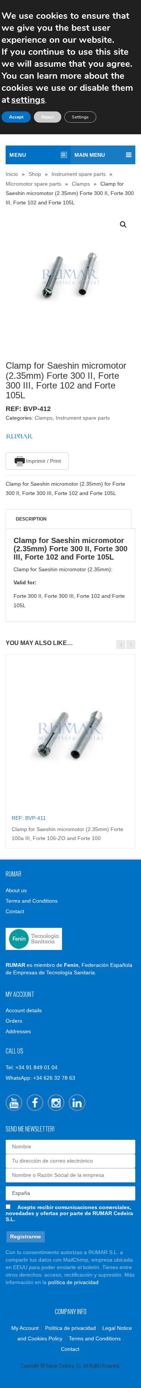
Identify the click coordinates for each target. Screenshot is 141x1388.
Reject (47, 117)
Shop (35, 174)
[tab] (69, 519)
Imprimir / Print (43, 461)
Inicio (12, 174)
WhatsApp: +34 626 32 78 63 (40, 1078)
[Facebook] (35, 1102)
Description (31, 519)
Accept (16, 117)
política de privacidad (73, 1282)
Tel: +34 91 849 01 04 (32, 1067)
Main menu (89, 155)
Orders (14, 1021)
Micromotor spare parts (33, 184)
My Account (25, 1328)
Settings (80, 117)
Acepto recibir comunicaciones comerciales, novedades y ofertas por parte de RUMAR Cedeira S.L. (69, 1213)
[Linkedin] (77, 1102)
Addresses (18, 1031)
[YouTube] (14, 1102)
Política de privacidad (70, 1328)
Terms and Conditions (32, 901)
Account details (24, 1010)
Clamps (81, 184)
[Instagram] (56, 1102)
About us (16, 890)
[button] (123, 224)
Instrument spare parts (79, 174)
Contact (15, 911)
